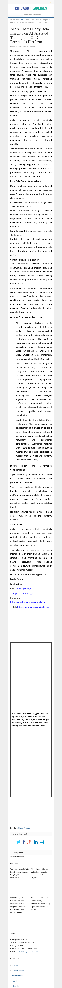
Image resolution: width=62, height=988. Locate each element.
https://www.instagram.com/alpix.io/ (27, 602)
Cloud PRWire (24, 828)
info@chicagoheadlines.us (27, 951)
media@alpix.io (24, 589)
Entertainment (18, 976)
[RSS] (50, 2)
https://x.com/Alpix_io (23, 593)
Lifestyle (15, 986)
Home (22, 20)
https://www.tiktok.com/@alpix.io (33, 607)
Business (16, 965)
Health (14, 981)
